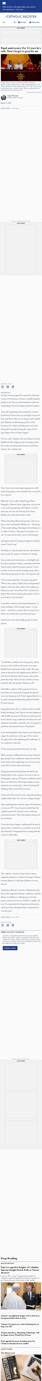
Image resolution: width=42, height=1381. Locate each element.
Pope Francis (15, 108)
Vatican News (5, 108)
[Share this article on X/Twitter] (2, 386)
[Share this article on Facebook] (13, 386)
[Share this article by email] (7, 386)
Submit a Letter (10, 948)
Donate (23, 22)
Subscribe (35, 22)
